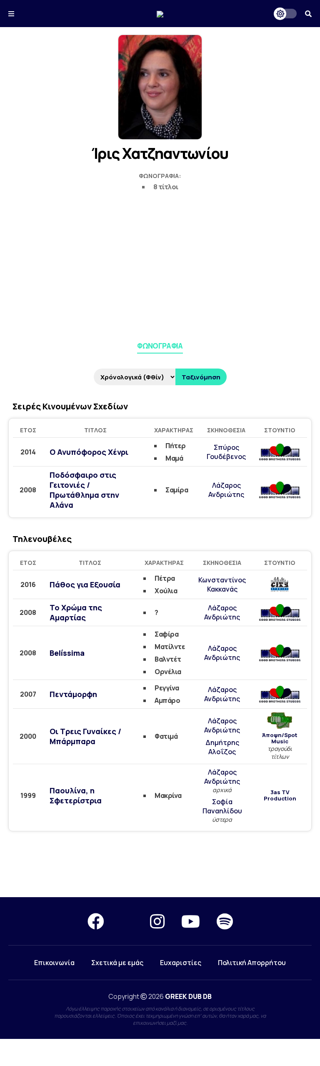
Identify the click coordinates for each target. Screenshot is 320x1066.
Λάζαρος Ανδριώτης (226, 490)
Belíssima (67, 653)
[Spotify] (225, 921)
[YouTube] (190, 921)
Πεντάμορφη (73, 694)
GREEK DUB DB (188, 996)
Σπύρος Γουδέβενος (226, 452)
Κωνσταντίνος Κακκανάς (222, 584)
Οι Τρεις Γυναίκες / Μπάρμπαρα (85, 736)
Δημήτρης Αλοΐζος (222, 747)
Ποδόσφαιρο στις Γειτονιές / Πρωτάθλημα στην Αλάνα (84, 490)
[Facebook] (96, 921)
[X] (127, 921)
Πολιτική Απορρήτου (252, 962)
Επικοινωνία (54, 962)
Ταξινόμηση (201, 377)
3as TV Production (280, 795)
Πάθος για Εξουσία (85, 584)
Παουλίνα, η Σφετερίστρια (76, 795)
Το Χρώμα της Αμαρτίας (76, 612)
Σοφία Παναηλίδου (222, 806)
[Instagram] (157, 921)
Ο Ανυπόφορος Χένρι (89, 452)
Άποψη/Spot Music (280, 738)
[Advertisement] (160, 264)
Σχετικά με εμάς (117, 962)
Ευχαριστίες (180, 962)
